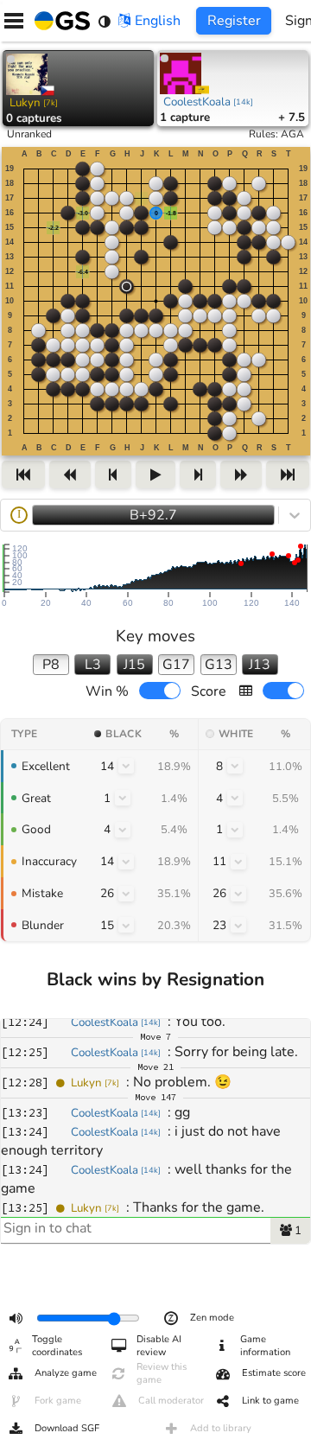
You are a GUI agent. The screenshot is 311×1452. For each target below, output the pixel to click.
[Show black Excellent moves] (126, 766)
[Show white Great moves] (235, 798)
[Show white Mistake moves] (238, 893)
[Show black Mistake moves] (126, 893)
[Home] (59, 20)
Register (234, 20)
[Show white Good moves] (235, 829)
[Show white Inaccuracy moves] (238, 861)
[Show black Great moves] (122, 798)
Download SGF (67, 1428)
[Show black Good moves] (122, 829)
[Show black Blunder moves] (126, 925)
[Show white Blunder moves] (238, 925)
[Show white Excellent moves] (235, 766)
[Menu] (14, 20)
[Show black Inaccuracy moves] (126, 861)
